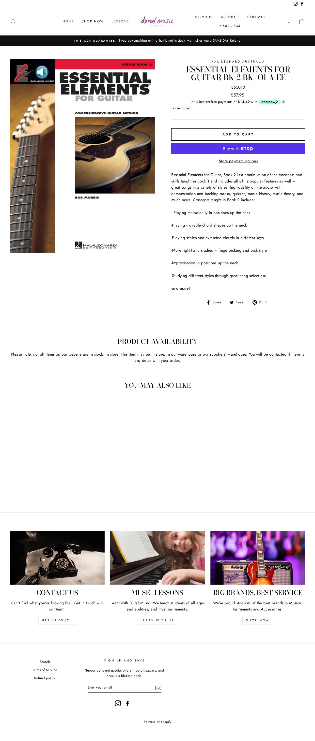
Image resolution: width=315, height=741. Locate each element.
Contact (256, 17)
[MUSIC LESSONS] (157, 558)
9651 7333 (230, 25)
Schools (230, 17)
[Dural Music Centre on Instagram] (118, 703)
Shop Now (93, 21)
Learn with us (157, 620)
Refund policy (44, 677)
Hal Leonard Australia (238, 61)
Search (45, 661)
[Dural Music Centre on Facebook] (127, 703)
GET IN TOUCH (57, 620)
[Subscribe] (158, 687)
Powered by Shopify (157, 722)
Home (68, 21)
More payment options (238, 161)
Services (204, 17)
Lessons (120, 21)
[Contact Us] (57, 558)
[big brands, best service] (257, 558)
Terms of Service (44, 669)
